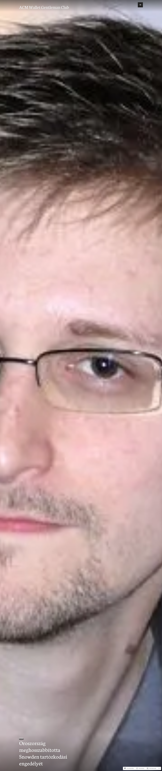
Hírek (21, 738)
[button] (140, 4)
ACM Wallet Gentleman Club (44, 7)
